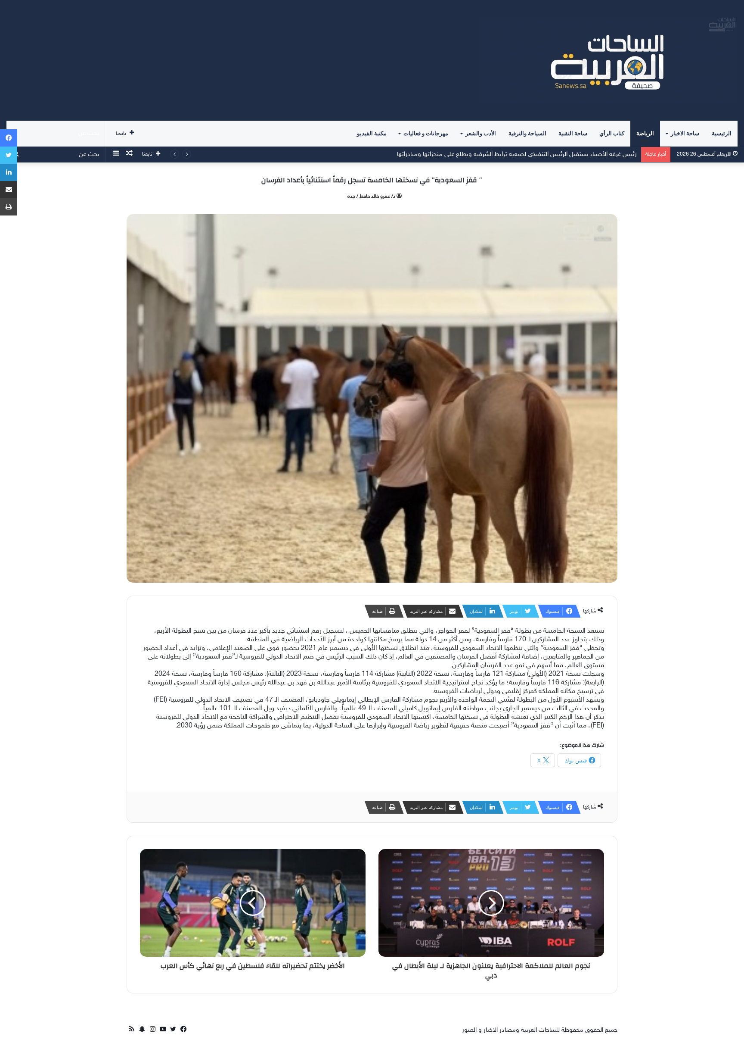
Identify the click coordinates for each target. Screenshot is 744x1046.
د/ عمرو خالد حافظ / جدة (371, 197)
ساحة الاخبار (685, 133)
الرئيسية (722, 133)
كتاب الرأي (611, 133)
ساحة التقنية (572, 133)
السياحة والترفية (527, 133)
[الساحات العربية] (608, 60)
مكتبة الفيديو (372, 133)
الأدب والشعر (480, 133)
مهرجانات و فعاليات (425, 133)
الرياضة (645, 133)
